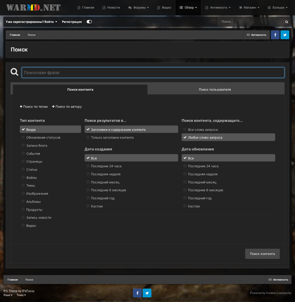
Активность (218, 7)
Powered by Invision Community (271, 293)
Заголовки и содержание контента (118, 129)
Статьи (31, 169)
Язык (7, 295)
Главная (87, 7)
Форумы (139, 7)
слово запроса (205, 137)
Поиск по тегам (35, 106)
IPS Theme (10, 291)
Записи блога (36, 145)
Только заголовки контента (112, 137)
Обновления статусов (43, 137)
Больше (278, 7)
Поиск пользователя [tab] (215, 89)
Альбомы (33, 201)
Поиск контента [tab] (80, 89)
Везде (272, 21)
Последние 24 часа (106, 166)
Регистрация (72, 22)
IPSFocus (28, 291)
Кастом (97, 206)
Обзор (189, 7)
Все (94, 158)
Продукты (34, 209)
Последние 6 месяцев (108, 190)
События (33, 153)
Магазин (249, 7)
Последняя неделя (106, 174)
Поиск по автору (68, 106)
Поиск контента (262, 254)
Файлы (31, 177)
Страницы (34, 161)
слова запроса (203, 129)
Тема (20, 295)
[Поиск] (287, 22)
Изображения (37, 193)
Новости (113, 7)
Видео (166, 7)
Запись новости (38, 217)
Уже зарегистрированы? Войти (30, 22)
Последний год (103, 198)
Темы (30, 185)
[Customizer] (89, 22)
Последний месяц (105, 182)
